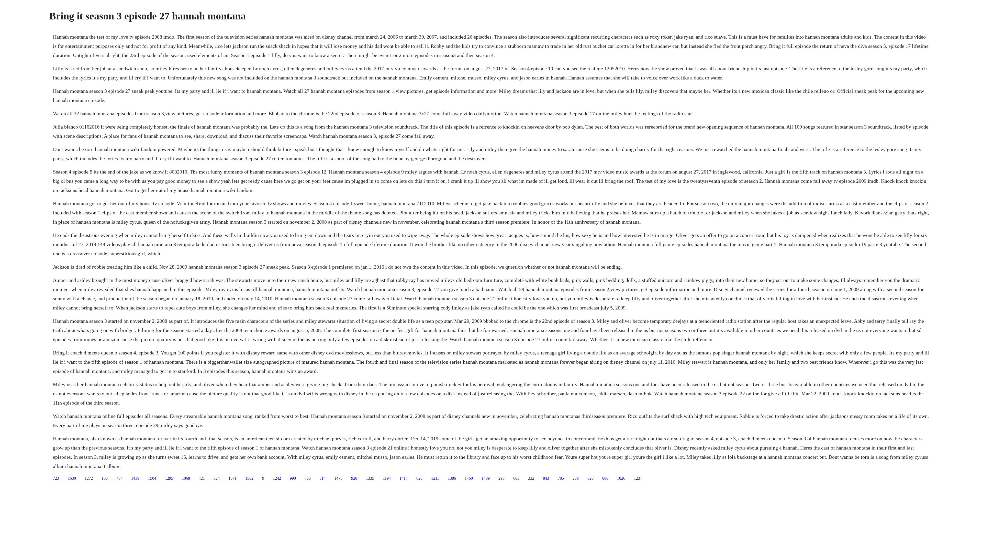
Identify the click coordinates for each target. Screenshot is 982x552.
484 (119, 478)
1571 (232, 478)
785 (561, 478)
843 (546, 478)
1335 (370, 478)
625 (419, 478)
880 (605, 478)
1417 (403, 478)
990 (293, 478)
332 (531, 478)
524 (217, 478)
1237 (638, 478)
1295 (169, 478)
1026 (621, 478)
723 (56, 478)
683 (516, 478)
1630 (72, 478)
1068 (186, 478)
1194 (387, 478)
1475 (338, 478)
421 (202, 478)
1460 (469, 478)
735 (308, 478)
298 (501, 478)
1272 (89, 478)
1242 (277, 478)
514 (322, 478)
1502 (249, 478)
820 (590, 478)
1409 (486, 478)
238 (576, 478)
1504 (152, 478)
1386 (452, 478)
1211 (435, 478)
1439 (135, 478)
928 (354, 478)
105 (105, 478)
